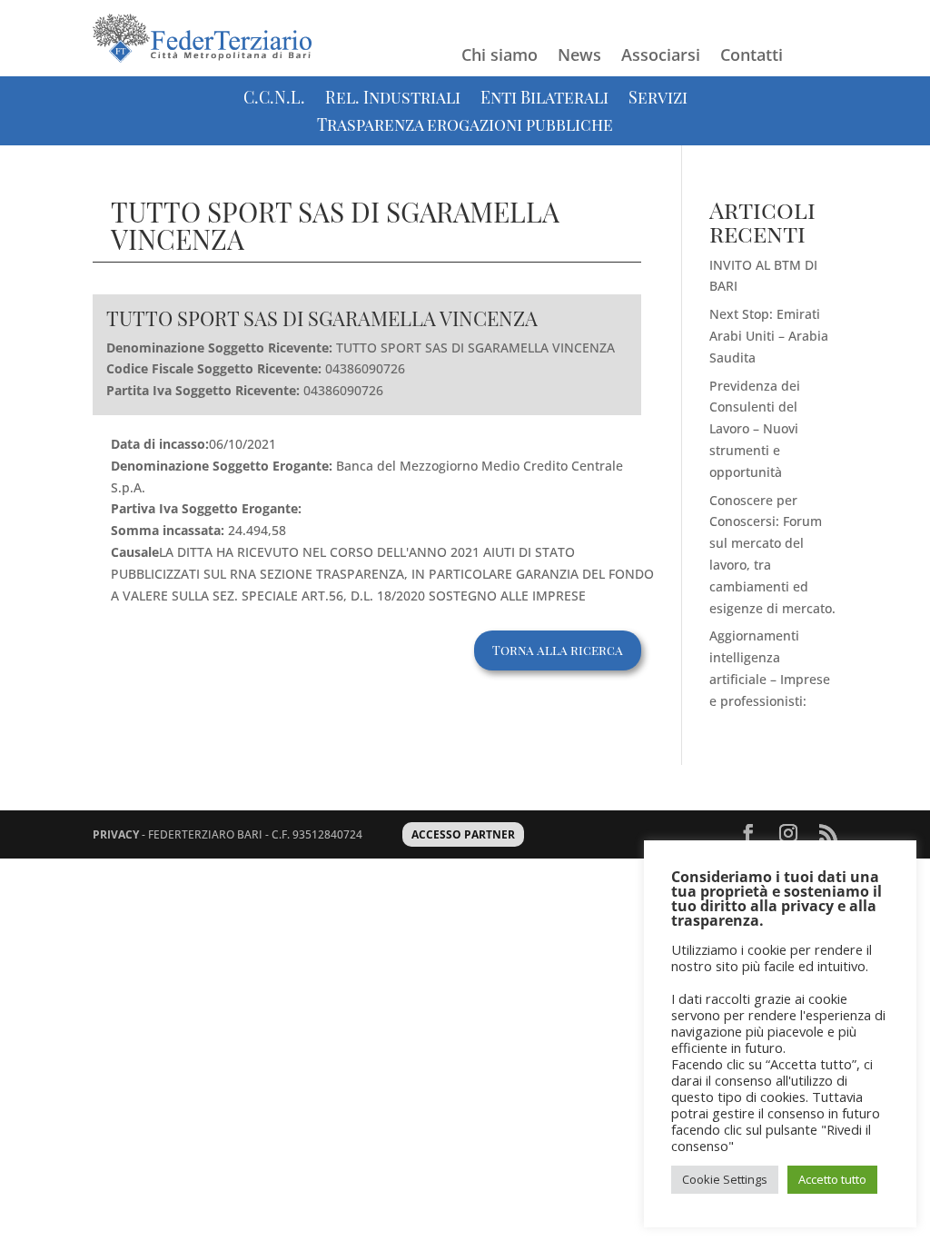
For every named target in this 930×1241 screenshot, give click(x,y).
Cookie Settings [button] (724, 1179)
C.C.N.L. (274, 99)
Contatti (751, 56)
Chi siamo (499, 56)
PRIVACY (116, 834)
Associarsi (660, 56)
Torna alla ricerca (557, 650)
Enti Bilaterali (544, 99)
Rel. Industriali (392, 99)
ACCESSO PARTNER (463, 834)
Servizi (658, 99)
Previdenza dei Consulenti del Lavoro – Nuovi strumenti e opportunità (754, 429)
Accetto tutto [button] (832, 1179)
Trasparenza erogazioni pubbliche (465, 126)
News (579, 56)
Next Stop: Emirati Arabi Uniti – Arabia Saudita (768, 335)
